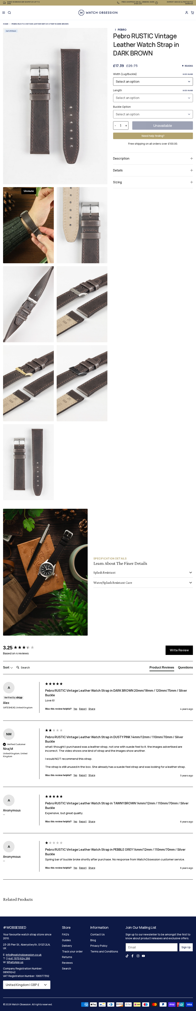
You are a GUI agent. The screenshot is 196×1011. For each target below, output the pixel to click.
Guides (66, 940)
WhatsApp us (15, 962)
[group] (23, 647)
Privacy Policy (98, 945)
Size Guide (188, 74)
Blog (93, 940)
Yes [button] (75, 708)
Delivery (67, 945)
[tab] (161, 668)
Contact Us (97, 934)
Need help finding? (153, 136)
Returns (67, 957)
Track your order (72, 951)
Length (153, 90)
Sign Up (186, 947)
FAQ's (65, 934)
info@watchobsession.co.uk (24, 954)
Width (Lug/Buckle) (153, 74)
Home (5, 24)
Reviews (67, 963)
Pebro (122, 29)
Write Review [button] (179, 650)
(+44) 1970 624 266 (18, 958)
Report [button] (83, 708)
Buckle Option (122, 106)
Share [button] (91, 708)
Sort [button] (6, 667)
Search (66, 968)
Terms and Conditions (104, 951)
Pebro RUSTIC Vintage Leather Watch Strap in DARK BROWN (40, 24)
